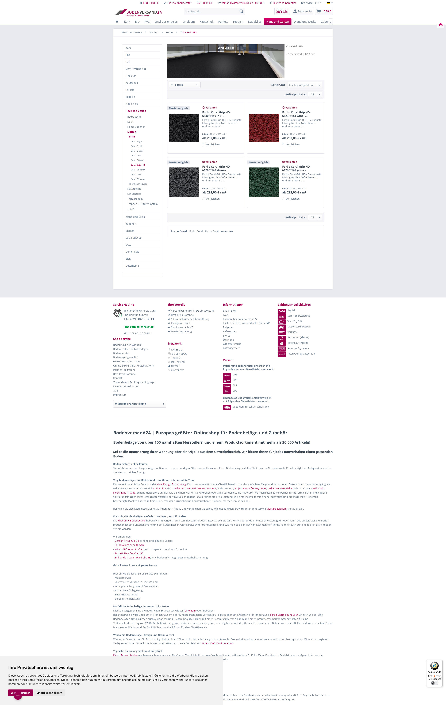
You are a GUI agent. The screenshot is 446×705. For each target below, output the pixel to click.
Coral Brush (136, 146)
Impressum (119, 394)
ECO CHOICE (151, 3)
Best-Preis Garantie (124, 374)
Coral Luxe (136, 174)
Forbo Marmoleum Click (284, 614)
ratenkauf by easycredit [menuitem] (301, 353)
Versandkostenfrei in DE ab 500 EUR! (242, 3)
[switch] (434, 683)
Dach (130, 121)
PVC (128, 62)
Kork (128, 48)
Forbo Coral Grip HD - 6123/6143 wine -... (296, 114)
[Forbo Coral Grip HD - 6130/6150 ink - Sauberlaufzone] (184, 128)
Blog (128, 258)
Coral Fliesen (137, 160)
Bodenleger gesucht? (125, 357)
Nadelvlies (132, 103)
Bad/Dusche (134, 116)
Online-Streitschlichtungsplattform (133, 365)
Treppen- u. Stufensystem (142, 204)
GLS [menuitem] (235, 385)
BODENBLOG (179, 353)
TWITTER (176, 357)
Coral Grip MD (138, 169)
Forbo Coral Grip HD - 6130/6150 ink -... (216, 114)
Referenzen (229, 331)
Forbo (132, 136)
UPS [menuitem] (235, 390)
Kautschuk (132, 82)
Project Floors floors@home (250, 488)
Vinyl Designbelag (136, 68)
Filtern (178, 85)
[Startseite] (117, 21)
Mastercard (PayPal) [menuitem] (298, 326)
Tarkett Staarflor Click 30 (129, 553)
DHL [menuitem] (235, 374)
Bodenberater (121, 353)
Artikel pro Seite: (295, 94)
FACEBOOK (177, 349)
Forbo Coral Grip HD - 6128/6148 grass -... (296, 168)
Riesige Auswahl (180, 323)
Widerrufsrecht (232, 343)
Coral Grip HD (138, 164)
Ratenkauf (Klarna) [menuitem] (298, 342)
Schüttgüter (134, 193)
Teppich (130, 96)
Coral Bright (137, 141)
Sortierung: (278, 84)
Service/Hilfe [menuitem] (311, 3)
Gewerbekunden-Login (126, 361)
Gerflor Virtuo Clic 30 (127, 540)
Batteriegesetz (231, 348)
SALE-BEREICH (205, 3)
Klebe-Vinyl (159, 488)
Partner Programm (124, 369)
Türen (130, 209)
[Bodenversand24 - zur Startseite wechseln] (138, 12)
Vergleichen (212, 144)
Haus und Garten (136, 110)
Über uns (228, 339)
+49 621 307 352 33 (139, 319)
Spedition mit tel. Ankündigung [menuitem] (251, 406)
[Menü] (440, 662)
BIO (128, 55)
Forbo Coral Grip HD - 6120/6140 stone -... (216, 168)
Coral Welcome (138, 179)
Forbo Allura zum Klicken (129, 545)
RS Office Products (138, 183)
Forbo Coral (179, 231)
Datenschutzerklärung (126, 386)
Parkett (130, 89)
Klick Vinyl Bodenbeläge (131, 520)
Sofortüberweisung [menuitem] (298, 315)
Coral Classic (137, 150)
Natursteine (134, 188)
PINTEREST (177, 370)
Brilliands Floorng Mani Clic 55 (132, 557)
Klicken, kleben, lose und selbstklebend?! (247, 323)
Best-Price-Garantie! (284, 3)
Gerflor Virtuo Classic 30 (187, 488)
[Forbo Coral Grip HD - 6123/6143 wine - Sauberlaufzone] (264, 128)
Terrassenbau (135, 198)
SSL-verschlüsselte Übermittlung (189, 319)
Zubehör (131, 223)
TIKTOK (174, 366)
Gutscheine (132, 265)
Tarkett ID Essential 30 (280, 488)
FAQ (225, 314)
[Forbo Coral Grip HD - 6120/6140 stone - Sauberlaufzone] (184, 182)
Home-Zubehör (136, 126)
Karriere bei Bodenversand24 (240, 319)
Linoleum (131, 75)
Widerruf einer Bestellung (130, 403)
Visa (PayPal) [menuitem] (294, 321)
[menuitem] (149, 3)
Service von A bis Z (181, 327)
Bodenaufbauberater (179, 3)
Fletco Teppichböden (125, 655)
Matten (131, 131)
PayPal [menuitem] (291, 310)
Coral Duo (136, 155)
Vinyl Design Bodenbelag (171, 484)
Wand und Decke (135, 216)
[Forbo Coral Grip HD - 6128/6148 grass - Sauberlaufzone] (264, 182)
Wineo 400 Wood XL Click (129, 549)
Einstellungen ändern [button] (49, 692)
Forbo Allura (209, 488)
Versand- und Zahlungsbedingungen (134, 382)
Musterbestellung (181, 331)
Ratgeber (228, 327)
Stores (226, 335)
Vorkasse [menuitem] (292, 332)
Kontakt (117, 378)
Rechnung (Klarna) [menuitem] (298, 337)
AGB (115, 390)
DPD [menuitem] (235, 380)
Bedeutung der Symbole (127, 344)
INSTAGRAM (178, 362)
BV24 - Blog (229, 310)
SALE (128, 244)
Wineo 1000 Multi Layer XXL (218, 643)
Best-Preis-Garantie (182, 314)
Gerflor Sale (132, 251)
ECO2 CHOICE (133, 237)
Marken (130, 230)
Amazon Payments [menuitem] (298, 348)
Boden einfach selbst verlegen (131, 349)
